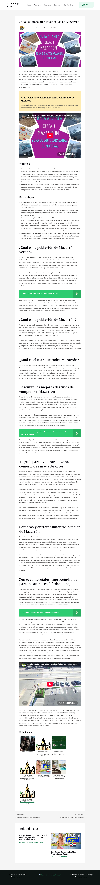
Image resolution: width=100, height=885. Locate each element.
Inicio (29, 5)
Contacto (57, 5)
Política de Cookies (81, 877)
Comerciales (38, 842)
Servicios (47, 5)
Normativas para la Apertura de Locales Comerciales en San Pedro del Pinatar (33, 837)
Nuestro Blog (68, 5)
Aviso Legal (89, 875)
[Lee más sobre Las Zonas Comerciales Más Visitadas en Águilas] (66, 841)
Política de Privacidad (77, 875)
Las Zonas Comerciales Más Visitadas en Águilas (63, 853)
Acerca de (37, 5)
